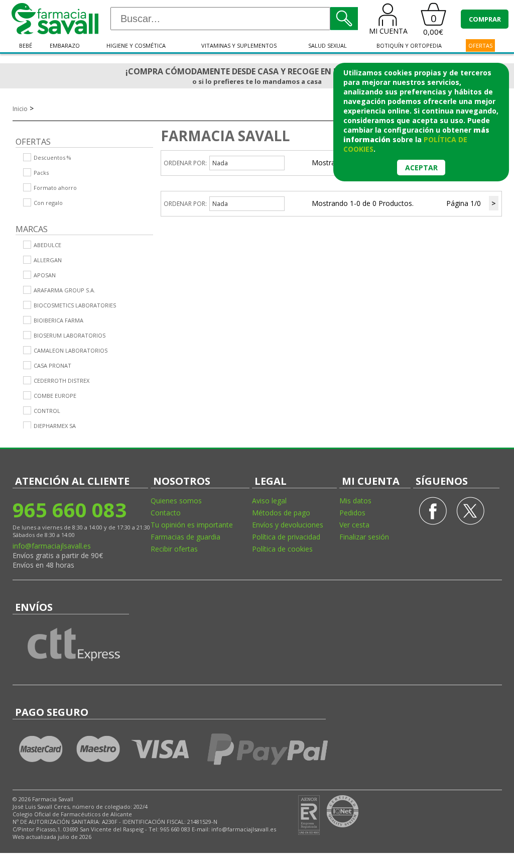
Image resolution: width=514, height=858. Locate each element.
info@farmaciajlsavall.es (52, 546)
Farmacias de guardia (185, 537)
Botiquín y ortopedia (409, 45)
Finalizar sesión (364, 537)
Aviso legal (269, 500)
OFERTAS (480, 45)
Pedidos (352, 512)
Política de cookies (282, 549)
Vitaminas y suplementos (239, 45)
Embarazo (65, 45)
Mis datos (355, 500)
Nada (220, 163)
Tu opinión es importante (192, 524)
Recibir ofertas (174, 549)
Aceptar (421, 167)
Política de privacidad (286, 537)
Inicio (20, 108)
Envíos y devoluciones (287, 524)
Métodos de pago (281, 512)
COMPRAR (485, 19)
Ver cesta (354, 524)
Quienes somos (176, 500)
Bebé (25, 45)
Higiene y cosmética (136, 45)
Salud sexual (327, 45)
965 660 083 (69, 509)
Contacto (166, 512)
